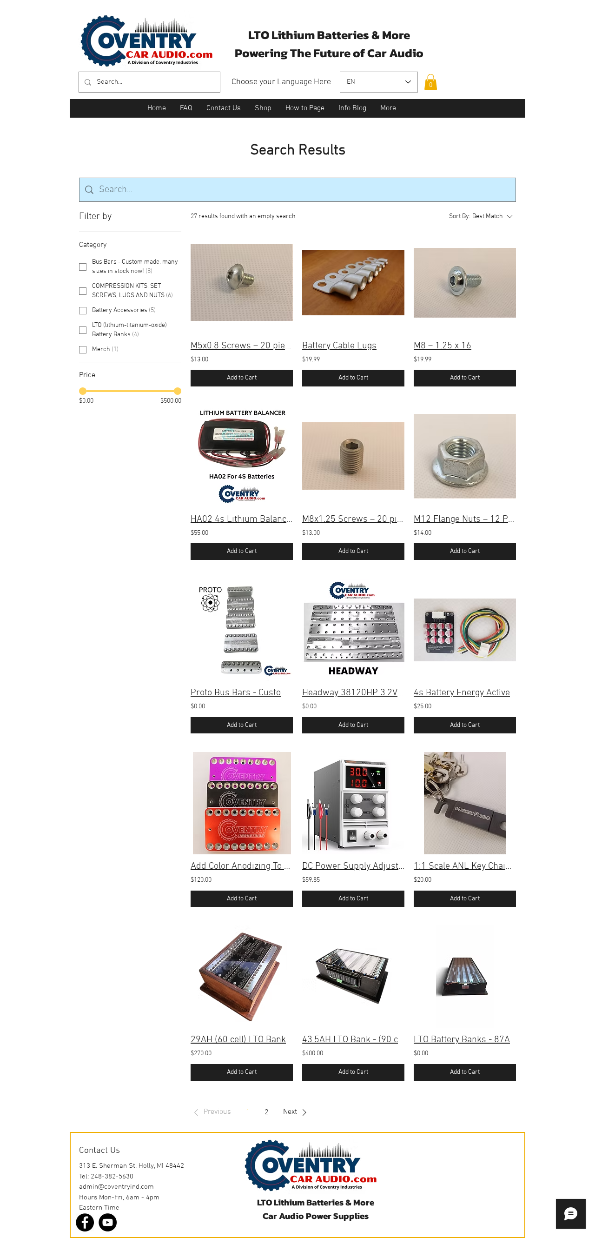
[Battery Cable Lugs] (353, 283)
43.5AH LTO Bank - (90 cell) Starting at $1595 (353, 1039)
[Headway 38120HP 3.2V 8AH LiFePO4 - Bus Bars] (353, 630)
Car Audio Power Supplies (316, 1216)
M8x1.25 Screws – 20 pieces (353, 519)
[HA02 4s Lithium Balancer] (242, 456)
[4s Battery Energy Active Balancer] (465, 630)
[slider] (82, 391)
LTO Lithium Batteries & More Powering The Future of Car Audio (329, 44)
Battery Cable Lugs (339, 346)
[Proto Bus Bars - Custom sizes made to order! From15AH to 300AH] (242, 630)
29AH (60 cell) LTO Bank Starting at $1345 (242, 1039)
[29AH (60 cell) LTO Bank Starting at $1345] (242, 976)
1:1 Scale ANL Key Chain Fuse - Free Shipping (465, 866)
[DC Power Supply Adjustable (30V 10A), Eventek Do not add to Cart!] (353, 803)
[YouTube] (108, 1222)
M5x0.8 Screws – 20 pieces (242, 346)
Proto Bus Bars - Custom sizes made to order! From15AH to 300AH (242, 693)
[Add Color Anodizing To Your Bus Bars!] (242, 803)
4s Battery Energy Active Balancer (465, 693)
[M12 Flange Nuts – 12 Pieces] (465, 456)
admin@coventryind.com (116, 1187)
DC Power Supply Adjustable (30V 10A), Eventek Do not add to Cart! (353, 866)
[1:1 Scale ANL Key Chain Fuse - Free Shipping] (465, 803)
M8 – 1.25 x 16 (442, 346)
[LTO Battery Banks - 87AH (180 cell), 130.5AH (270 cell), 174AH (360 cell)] (465, 976)
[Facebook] (85, 1222)
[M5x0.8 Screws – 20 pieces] (242, 283)
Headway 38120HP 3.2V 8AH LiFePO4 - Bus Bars (353, 693)
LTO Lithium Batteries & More (315, 1202)
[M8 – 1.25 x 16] (465, 283)
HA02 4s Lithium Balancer (242, 519)
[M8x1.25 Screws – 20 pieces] (353, 456)
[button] (430, 82)
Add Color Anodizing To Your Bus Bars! (242, 866)
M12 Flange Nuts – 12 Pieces (465, 519)
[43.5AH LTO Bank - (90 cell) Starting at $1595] (353, 976)
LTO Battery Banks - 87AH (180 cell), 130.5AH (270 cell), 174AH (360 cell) (465, 1039)
